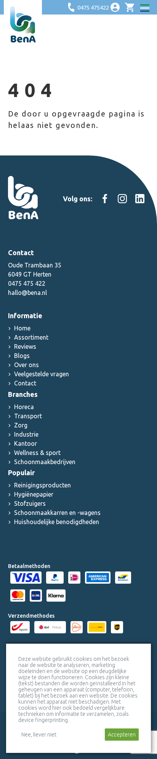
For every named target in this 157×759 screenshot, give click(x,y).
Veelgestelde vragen (41, 374)
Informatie (25, 315)
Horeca (24, 406)
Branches (23, 394)
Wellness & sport (37, 452)
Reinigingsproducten (42, 485)
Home (22, 328)
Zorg (20, 425)
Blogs (22, 355)
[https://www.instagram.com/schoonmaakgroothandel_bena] (122, 199)
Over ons (26, 364)
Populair (21, 472)
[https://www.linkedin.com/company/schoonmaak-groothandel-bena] (140, 199)
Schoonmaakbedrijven (44, 461)
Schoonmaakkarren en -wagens (57, 512)
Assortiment (31, 337)
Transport (28, 416)
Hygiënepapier (33, 494)
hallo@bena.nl (27, 292)
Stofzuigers (30, 503)
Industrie (26, 434)
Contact (25, 383)
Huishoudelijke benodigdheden (56, 521)
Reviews (25, 346)
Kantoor (25, 443)
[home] (23, 24)
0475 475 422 (26, 283)
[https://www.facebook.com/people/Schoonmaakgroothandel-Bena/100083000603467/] (105, 199)
